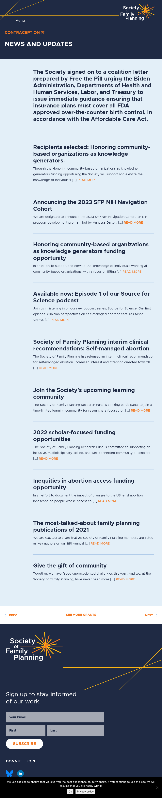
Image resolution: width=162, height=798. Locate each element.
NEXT (149, 615)
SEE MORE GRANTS (81, 614)
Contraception (22, 33)
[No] (157, 787)
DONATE (14, 761)
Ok (70, 791)
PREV (12, 615)
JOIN (30, 761)
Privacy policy (85, 791)
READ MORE (87, 180)
